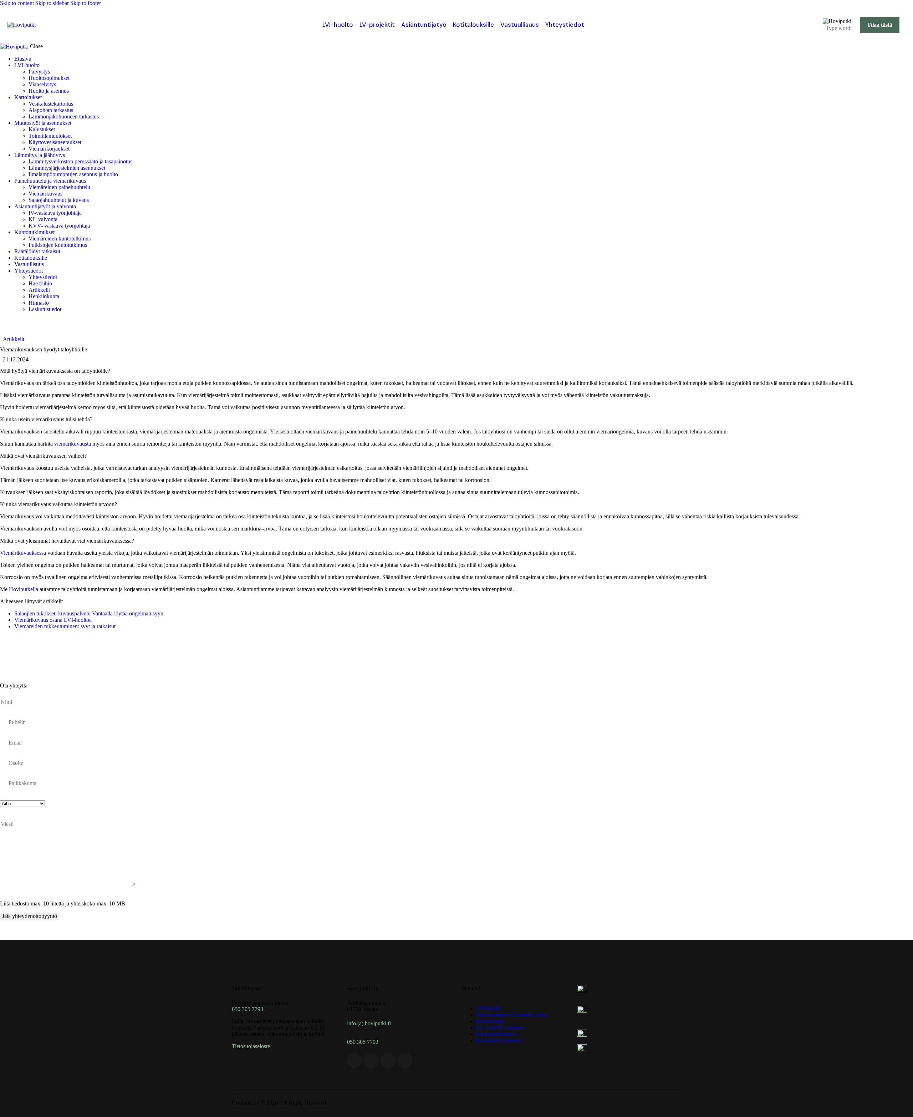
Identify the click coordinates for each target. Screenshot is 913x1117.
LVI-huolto (337, 25)
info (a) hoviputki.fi (369, 1023)
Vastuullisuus (519, 25)
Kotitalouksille (473, 25)
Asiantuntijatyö (424, 25)
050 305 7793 (247, 1009)
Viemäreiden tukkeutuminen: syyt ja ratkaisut (65, 626)
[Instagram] (404, 1060)
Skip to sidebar (52, 3)
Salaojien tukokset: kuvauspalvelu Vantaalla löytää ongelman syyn (88, 613)
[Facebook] (354, 1060)
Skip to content (17, 3)
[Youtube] (388, 1060)
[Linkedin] (371, 1060)
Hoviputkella (23, 589)
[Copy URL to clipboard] (68, 650)
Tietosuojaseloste (251, 1046)
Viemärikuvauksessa (23, 553)
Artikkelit (13, 339)
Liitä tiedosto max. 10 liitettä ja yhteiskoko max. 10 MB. (63, 903)
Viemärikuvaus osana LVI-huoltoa (53, 620)
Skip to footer (85, 3)
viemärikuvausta (72, 444)
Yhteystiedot (564, 25)
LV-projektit (377, 25)
